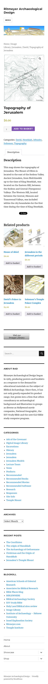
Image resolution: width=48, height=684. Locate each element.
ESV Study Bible (14, 602)
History (10, 450)
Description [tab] (13, 152)
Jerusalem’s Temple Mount (20, 560)
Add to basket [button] (13, 263)
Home (6, 44)
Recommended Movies (17, 482)
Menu (8, 20)
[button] (40, 58)
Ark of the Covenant (16, 439)
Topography (20, 143)
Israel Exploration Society (19, 620)
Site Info (10, 496)
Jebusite (37, 140)
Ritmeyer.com (13, 624)
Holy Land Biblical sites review (21, 606)
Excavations (12, 446)
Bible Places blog (14, 592)
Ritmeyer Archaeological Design (17, 676)
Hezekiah (27, 140)
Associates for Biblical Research (22, 588)
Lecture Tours (13, 464)
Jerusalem (16, 47)
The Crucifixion (14, 542)
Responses (11, 493)
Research (10, 489)
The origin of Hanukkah (18, 546)
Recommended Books (17, 478)
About (7, 646)
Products (10, 471)
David (25, 47)
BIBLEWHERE (13, 595)
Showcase (9, 652)
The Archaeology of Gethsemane (22, 549)
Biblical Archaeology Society (20, 599)
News (9, 468)
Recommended (14, 475)
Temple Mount (13, 500)
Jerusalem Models (15, 461)
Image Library (13, 610)
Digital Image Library (17, 443)
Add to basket (23, 129)
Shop (6, 658)
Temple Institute (14, 627)
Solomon (8, 143)
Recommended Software (18, 486)
